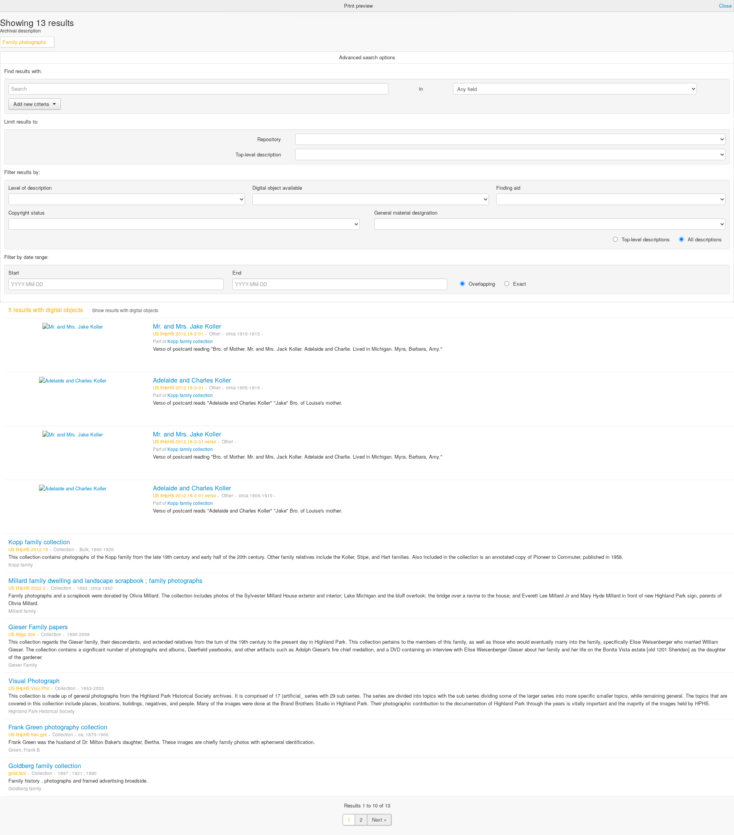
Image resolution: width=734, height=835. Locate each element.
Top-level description (258, 154)
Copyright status (26, 212)
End (236, 272)
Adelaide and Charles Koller (192, 379)
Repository (269, 139)
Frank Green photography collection (57, 726)
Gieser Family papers (38, 626)
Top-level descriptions (645, 239)
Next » (379, 819)
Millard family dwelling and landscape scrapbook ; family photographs (105, 580)
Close (725, 5)
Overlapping (481, 283)
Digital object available (277, 187)
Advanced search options (367, 57)
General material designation (405, 212)
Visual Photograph (34, 680)
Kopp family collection (190, 341)
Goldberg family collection (44, 765)
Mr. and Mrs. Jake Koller (187, 325)
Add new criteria (31, 103)
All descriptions (704, 239)
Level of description (30, 187)
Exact (519, 283)
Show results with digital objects (124, 310)
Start (13, 272)
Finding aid (508, 187)
